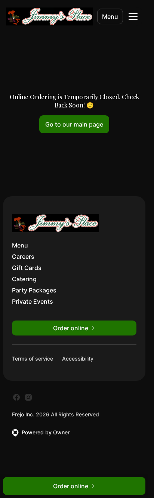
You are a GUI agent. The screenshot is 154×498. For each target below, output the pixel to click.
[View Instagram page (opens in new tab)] (28, 397)
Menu (110, 16)
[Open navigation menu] (133, 16)
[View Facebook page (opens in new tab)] (16, 397)
